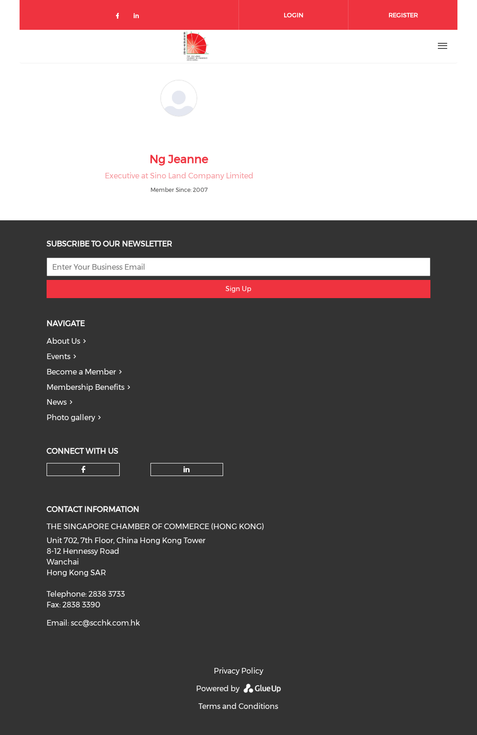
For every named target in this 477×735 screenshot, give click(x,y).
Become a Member (81, 372)
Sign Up (238, 289)
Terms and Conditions (238, 706)
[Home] (196, 46)
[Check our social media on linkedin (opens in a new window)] (139, 17)
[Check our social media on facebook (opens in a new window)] (119, 17)
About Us (63, 341)
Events (58, 356)
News (57, 402)
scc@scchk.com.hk (105, 623)
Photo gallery (71, 417)
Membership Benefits (85, 387)
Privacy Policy (238, 671)
